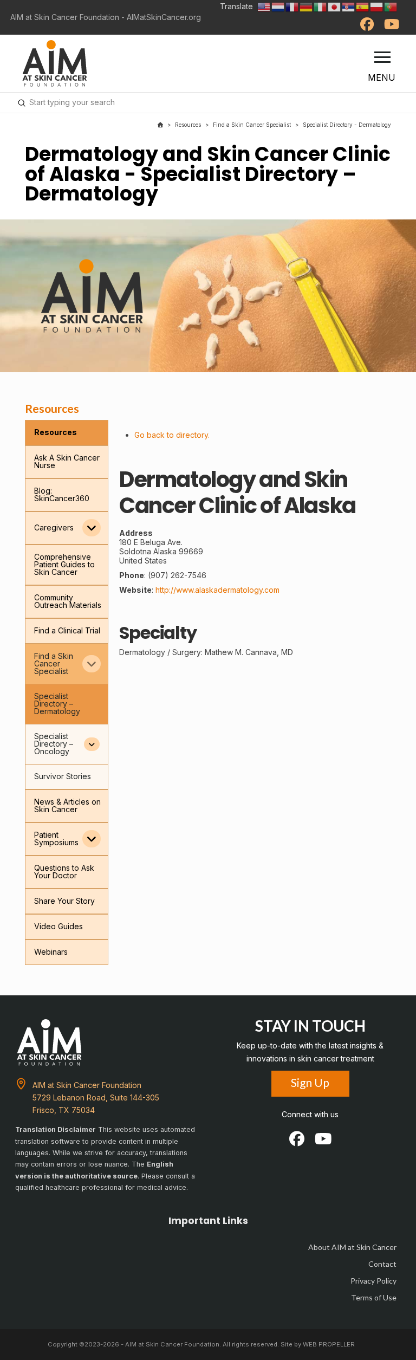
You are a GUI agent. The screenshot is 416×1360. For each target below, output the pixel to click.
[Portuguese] (391, 6)
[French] (292, 6)
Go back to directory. (172, 434)
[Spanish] (363, 6)
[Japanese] (335, 6)
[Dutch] (278, 6)
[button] (382, 57)
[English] (264, 6)
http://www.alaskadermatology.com (217, 589)
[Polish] (377, 6)
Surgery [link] (186, 652)
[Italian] (321, 6)
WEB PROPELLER (329, 1344)
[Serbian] (349, 6)
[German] (307, 6)
